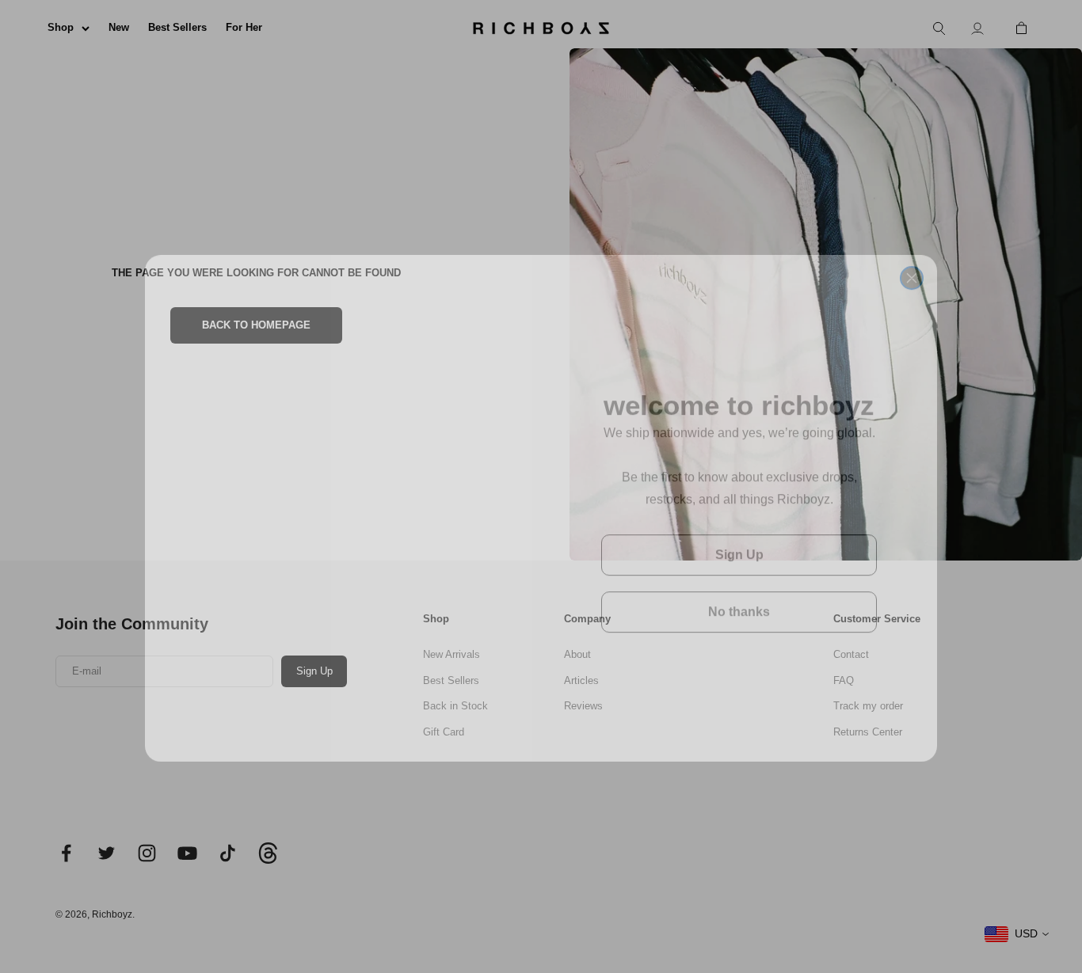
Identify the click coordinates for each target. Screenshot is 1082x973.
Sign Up (739, 533)
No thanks (739, 590)
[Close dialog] (912, 247)
